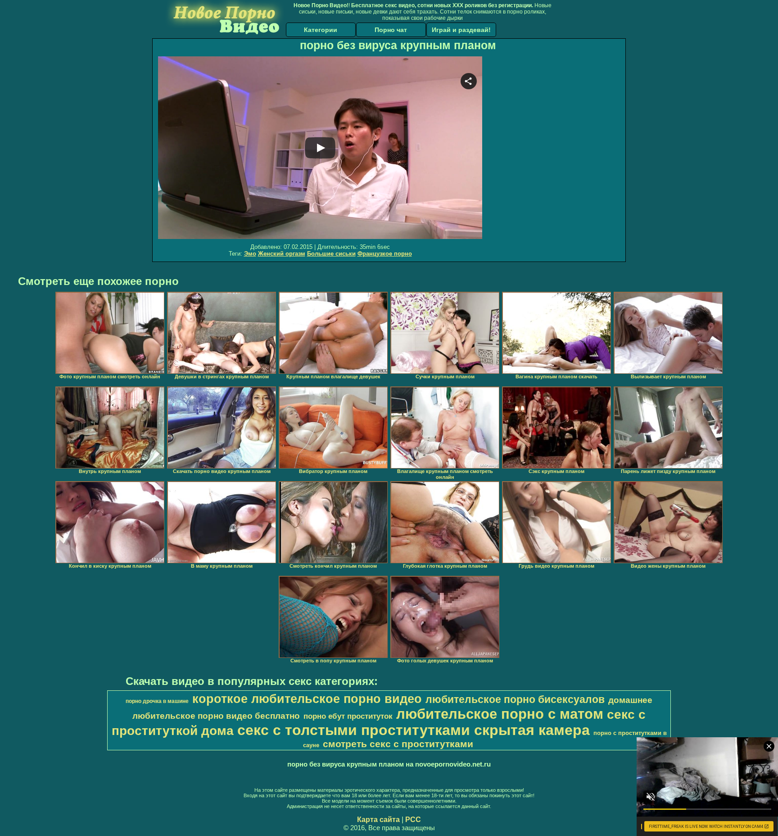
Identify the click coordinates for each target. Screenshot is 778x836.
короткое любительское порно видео (307, 699)
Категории (320, 29)
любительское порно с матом (499, 713)
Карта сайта (378, 819)
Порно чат (391, 29)
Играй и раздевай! (461, 29)
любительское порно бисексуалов (515, 699)
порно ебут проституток (348, 716)
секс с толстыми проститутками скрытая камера (413, 730)
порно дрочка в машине (157, 701)
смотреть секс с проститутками (398, 744)
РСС (413, 819)
